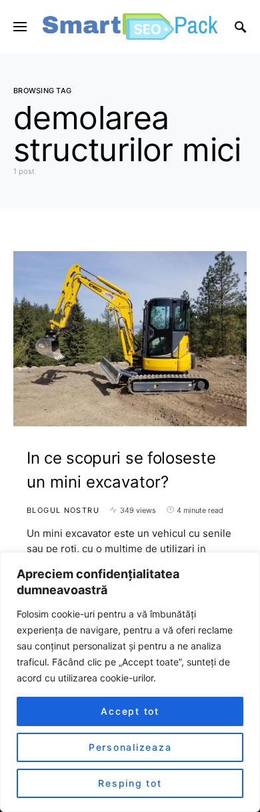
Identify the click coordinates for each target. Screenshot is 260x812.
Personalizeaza (130, 747)
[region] (130, 682)
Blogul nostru (63, 510)
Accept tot (130, 711)
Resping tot (129, 783)
